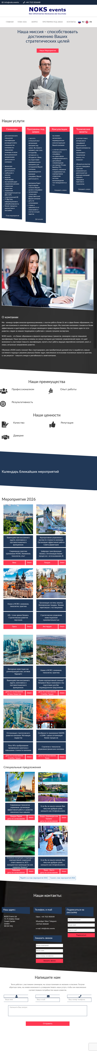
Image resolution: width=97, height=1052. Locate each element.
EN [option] (91, 22)
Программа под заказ (52, 22)
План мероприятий (12, 206)
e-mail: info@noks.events (45, 919)
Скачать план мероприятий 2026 (62, 869)
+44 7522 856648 (32, 2)
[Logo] (47, 11)
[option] (88, 22)
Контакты (71, 22)
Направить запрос (60, 181)
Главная (9, 22)
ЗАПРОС (34, 22)
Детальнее (39, 210)
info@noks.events (11, 2)
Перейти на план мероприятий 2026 (34, 869)
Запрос (29, 553)
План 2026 (22, 22)
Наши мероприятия (48, 41)
